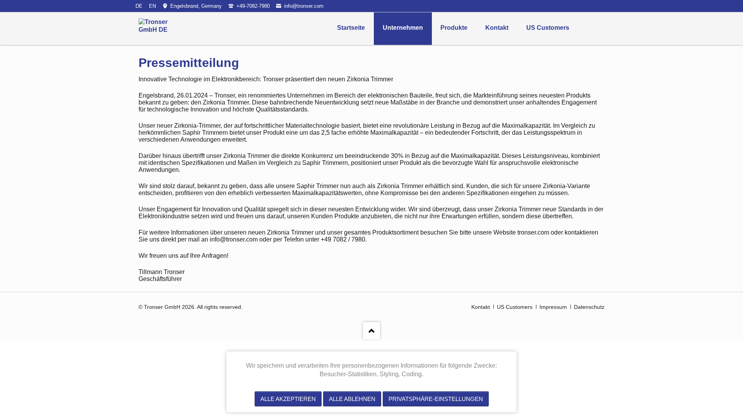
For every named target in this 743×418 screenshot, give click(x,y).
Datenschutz (589, 307)
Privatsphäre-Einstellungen (436, 399)
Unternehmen (403, 27)
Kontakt (496, 27)
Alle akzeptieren (288, 399)
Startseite (351, 27)
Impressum (553, 307)
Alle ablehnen (352, 399)
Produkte (453, 27)
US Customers (547, 27)
